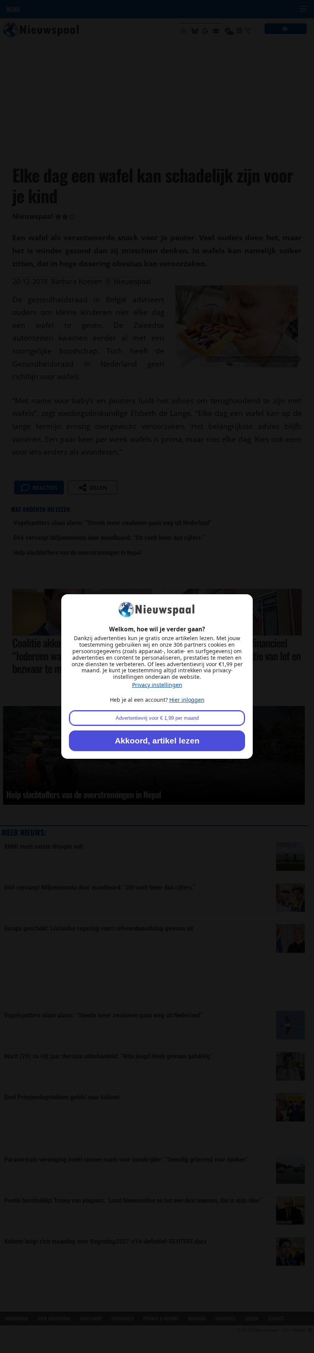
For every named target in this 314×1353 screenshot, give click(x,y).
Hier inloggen (186, 699)
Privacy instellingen (157, 684)
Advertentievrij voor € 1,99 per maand (157, 718)
